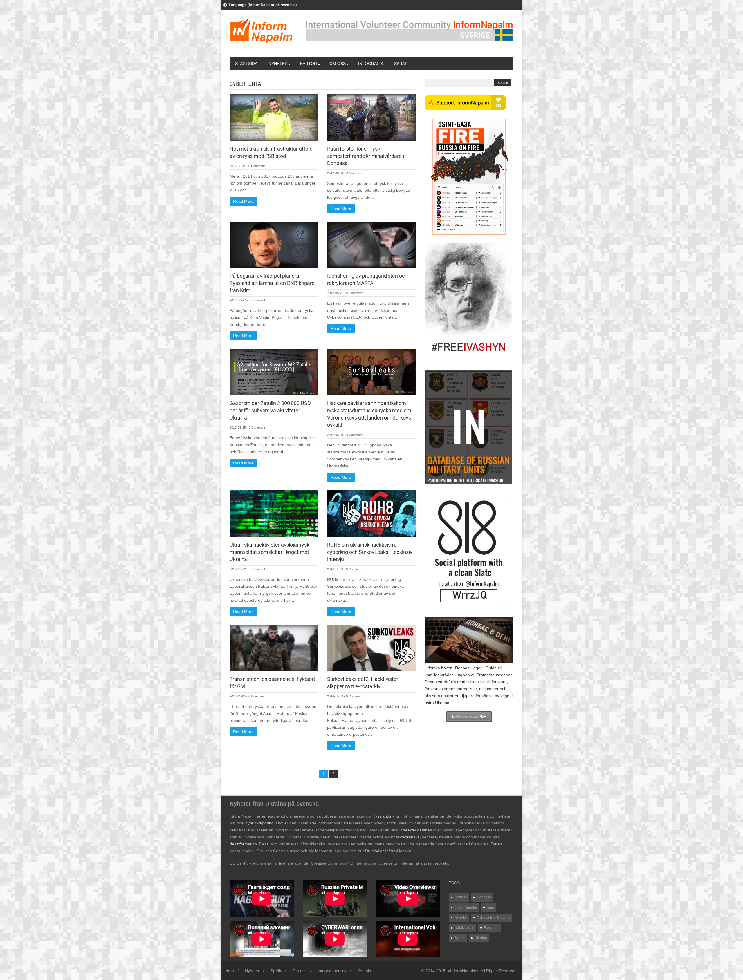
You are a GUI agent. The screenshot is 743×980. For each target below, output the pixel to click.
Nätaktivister (464, 928)
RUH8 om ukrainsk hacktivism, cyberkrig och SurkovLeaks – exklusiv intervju (369, 552)
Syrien (460, 938)
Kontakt (364, 970)
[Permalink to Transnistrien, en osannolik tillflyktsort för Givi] (274, 647)
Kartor (308, 63)
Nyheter (278, 63)
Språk (400, 63)
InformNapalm (466, 907)
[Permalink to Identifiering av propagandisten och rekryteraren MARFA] (371, 244)
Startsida (246, 63)
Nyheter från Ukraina (493, 918)
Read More (243, 201)
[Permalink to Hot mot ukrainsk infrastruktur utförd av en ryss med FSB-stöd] (274, 117)
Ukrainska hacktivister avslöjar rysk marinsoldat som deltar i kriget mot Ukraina (269, 552)
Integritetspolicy (332, 970)
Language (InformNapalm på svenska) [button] (263, 5)
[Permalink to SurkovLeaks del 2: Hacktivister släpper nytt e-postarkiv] (371, 647)
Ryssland (491, 928)
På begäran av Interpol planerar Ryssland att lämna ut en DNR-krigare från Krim (272, 283)
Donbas (461, 897)
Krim (490, 907)
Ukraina (481, 938)
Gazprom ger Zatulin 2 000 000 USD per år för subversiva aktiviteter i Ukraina (270, 410)
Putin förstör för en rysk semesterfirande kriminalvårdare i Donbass (365, 156)
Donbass (484, 897)
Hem (229, 970)
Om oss (337, 63)
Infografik (370, 63)
